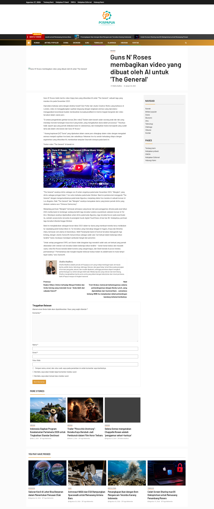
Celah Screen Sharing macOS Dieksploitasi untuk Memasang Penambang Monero (149, 37)
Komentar (36, 313)
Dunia (65, 43)
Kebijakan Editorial (85, 2)
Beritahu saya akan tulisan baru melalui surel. (51, 376)
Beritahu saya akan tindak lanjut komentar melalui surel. (55, 372)
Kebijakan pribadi (62, 2)
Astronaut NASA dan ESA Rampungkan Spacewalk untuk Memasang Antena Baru (86, 495)
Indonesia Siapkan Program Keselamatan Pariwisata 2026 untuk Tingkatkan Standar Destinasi (47, 432)
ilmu (87, 43)
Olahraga (112, 43)
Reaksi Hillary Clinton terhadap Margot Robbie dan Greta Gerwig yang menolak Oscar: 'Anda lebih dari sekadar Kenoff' (64, 286)
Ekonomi (76, 43)
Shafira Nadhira (117, 86)
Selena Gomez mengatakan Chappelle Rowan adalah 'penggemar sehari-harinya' (118, 432)
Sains (70, 488)
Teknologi (98, 43)
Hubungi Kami (99, 2)
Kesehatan (31, 488)
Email (35, 353)
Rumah (37, 43)
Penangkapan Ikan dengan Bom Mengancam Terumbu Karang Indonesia (86, 37)
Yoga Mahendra (46, 438)
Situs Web (36, 360)
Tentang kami (48, 2)
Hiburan (124, 43)
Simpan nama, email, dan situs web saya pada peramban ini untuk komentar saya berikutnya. (70, 368)
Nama (35, 345)
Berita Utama (112, 488)
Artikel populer (52, 43)
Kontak (136, 43)
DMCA (73, 2)
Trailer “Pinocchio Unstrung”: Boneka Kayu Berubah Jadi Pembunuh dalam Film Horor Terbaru (85, 432)
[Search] (185, 43)
